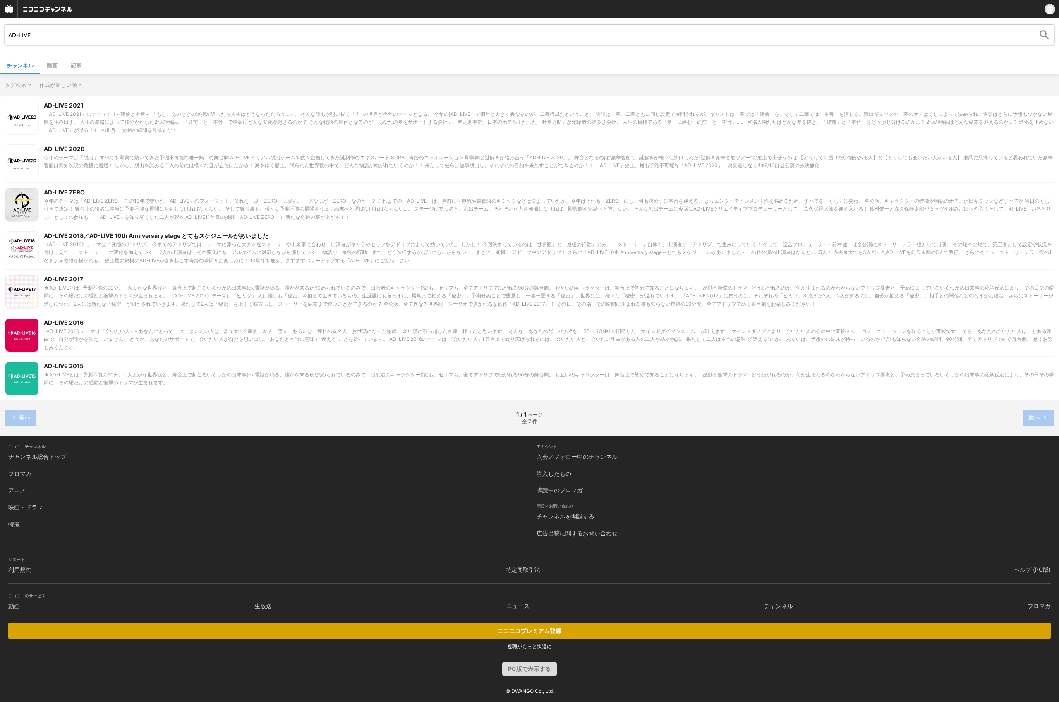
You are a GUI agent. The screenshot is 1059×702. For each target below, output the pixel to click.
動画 (52, 65)
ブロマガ (19, 473)
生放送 (263, 605)
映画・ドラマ (25, 506)
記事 (76, 65)
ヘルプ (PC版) (1032, 569)
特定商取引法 (523, 569)
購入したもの (554, 473)
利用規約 (19, 569)
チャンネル (20, 65)
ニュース (518, 605)
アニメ (17, 490)
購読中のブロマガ (560, 490)
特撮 (14, 523)
